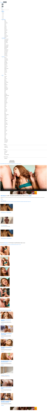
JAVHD (30, 195)
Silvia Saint (5, 126)
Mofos (5, 113)
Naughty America (6, 114)
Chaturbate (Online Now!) (9, 212)
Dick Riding (5, 62)
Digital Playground (6, 95)
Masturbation (5, 201)
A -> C (3, 12)
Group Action (15, 201)
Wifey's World (6, 139)
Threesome (28, 201)
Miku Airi (5, 48)
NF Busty (5, 115)
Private (5, 121)
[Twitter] (6, 2)
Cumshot (24, 201)
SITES (2, 75)
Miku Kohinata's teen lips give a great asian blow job (6, 361)
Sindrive (5, 127)
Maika (5, 43)
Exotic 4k (5, 100)
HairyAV (5, 27)
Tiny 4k (5, 131)
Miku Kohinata (3, 195)
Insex (5, 107)
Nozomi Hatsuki (6, 49)
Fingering (5, 64)
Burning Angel (6, 88)
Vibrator (5, 74)
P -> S (2, 17)
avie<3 (1, 225)
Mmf (17, 201)
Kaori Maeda (5, 41)
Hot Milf (5, 69)
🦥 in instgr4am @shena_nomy (3, 212)
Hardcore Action (6, 68)
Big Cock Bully (6, 82)
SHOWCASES (3, 19)
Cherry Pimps (6, 89)
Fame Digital (5, 102)
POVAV (5, 33)
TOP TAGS (3, 56)
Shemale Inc (5, 158)
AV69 (5, 20)
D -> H (3, 13)
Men (4, 153)
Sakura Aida (5, 53)
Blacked (5, 83)
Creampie (5, 61)
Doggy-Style (5, 63)
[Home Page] (4, 2)
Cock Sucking (12, 201)
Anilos (5, 77)
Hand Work (19, 201)
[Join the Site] (23, 192)
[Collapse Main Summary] (2, 199)
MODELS (3, 11)
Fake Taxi (5, 101)
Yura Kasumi (5, 55)
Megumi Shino (6, 47)
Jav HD (5, 108)
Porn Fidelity (5, 120)
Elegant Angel (6, 97)
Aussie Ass (5, 78)
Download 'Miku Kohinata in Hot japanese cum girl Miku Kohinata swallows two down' (10, 163)
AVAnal (5, 21)
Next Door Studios (6, 154)
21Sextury (5, 76)
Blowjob (5, 57)
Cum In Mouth (21, 201)
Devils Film (5, 94)
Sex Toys (8, 201)
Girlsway (5, 103)
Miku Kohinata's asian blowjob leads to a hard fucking (6, 401)
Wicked (5, 138)
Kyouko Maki (6, 42)
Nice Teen (5, 70)
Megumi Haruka (6, 46)
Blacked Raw (6, 84)
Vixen (5, 137)
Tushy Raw (5, 133)
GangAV (5, 26)
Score (5, 125)
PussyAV (5, 34)
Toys (30, 201)
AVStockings (5, 22)
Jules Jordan (5, 109)
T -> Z (3, 18)
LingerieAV (5, 32)
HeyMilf (5, 28)
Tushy (5, 132)
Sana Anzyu (5, 54)
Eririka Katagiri (6, 40)
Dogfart (5, 96)
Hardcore (5, 67)
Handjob (26, 201)
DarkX (5, 90)
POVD (5, 119)
